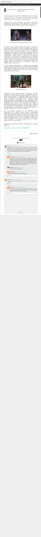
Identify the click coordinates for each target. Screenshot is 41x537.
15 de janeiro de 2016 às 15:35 (20, 171)
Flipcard (5, 4)
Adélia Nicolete (26, 138)
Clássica (2, 4)
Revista (9, 4)
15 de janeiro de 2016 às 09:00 (18, 167)
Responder (9, 152)
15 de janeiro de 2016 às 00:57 (20, 156)
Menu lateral (16, 4)
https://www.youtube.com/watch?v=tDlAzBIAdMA (16, 128)
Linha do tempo (26, 4)
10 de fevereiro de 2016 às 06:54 (18, 179)
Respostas (10, 154)
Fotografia (21, 4)
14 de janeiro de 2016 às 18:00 (16, 145)
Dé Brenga (11, 167)
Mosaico (12, 4)
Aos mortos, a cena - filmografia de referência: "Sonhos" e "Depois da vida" (21, 10)
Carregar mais (21, 212)
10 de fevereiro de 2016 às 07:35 (20, 187)
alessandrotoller (10, 179)
